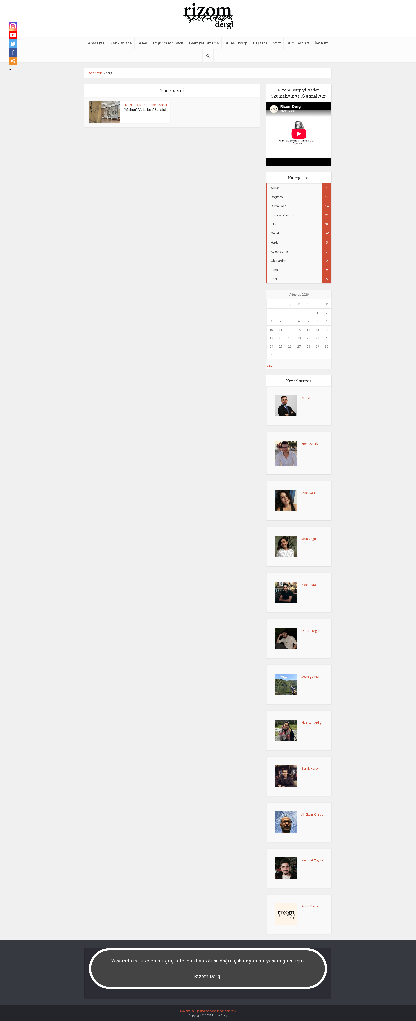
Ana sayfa (96, 73)
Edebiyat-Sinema (204, 43)
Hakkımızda (121, 43)
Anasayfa (96, 43)
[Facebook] (13, 52)
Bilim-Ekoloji (235, 43)
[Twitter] (13, 43)
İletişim (321, 43)
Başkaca (260, 43)
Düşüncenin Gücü (168, 43)
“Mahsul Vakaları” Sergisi (145, 109)
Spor (277, 43)
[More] (13, 61)
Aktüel (128, 105)
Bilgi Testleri (297, 43)
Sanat (163, 105)
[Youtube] (13, 35)
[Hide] (10, 69)
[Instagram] (13, 26)
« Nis (269, 366)
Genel (142, 43)
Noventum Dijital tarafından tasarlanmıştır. (208, 1011)
